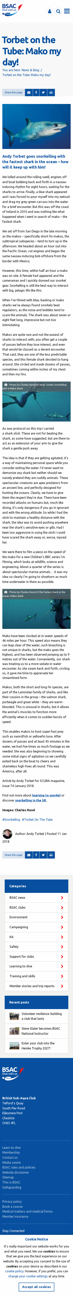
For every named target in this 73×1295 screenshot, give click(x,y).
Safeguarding (11, 1187)
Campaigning (19, 927)
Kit (11, 937)
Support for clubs (22, 956)
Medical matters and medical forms (27, 1211)
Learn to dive (11, 1147)
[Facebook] (36, 92)
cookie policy (14, 1271)
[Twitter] (43, 92)
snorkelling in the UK (30, 800)
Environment (18, 917)
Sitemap (8, 1177)
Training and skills (22, 976)
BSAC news (17, 897)
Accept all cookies (36, 1287)
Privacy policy (12, 1201)
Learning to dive (21, 966)
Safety (14, 946)
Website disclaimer (15, 1172)
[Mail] (29, 92)
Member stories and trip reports (32, 986)
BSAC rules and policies (18, 1167)
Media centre (11, 1162)
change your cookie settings (28, 1276)
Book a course (12, 1206)
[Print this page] (51, 92)
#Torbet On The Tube (37, 819)
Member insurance (15, 1216)
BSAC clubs (18, 907)
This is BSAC (11, 1182)
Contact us (10, 1157)
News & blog (30, 70)
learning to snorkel (46, 795)
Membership (11, 1152)
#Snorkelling (11, 819)
